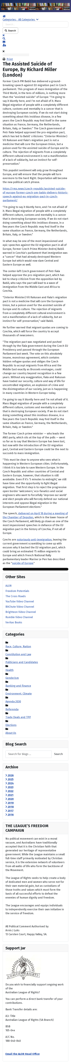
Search (11, 30)
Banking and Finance (18, 685)
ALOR (8, 585)
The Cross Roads (15, 596)
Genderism (12, 677)
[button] (35, 38)
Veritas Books (13, 622)
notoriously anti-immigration (34, 539)
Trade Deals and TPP (18, 717)
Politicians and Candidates (21, 662)
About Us (10, 732)
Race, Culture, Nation (18, 646)
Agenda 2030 (13, 701)
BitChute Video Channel (19, 606)
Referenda (11, 709)
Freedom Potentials (17, 591)
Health (9, 670)
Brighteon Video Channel (20, 612)
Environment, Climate (18, 693)
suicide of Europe (22, 563)
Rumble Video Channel (19, 617)
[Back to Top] (65, 1058)
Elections (11, 725)
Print (10, 59)
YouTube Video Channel (19, 601)
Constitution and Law (18, 654)
